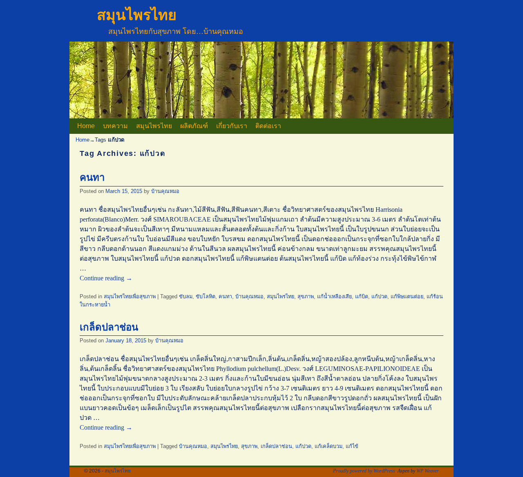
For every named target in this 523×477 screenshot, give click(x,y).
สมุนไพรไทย (137, 15)
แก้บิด (361, 296)
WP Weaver (427, 471)
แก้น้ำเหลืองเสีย (334, 296)
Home (86, 125)
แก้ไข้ (352, 446)
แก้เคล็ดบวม (328, 446)
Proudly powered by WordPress (364, 471)
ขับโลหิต (205, 296)
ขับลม (185, 296)
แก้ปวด (379, 296)
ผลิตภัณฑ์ (194, 125)
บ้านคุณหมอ (165, 191)
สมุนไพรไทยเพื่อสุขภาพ (130, 296)
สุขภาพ (305, 296)
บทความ (115, 125)
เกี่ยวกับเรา (231, 125)
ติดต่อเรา (268, 125)
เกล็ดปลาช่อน (109, 327)
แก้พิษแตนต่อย (407, 296)
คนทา (92, 177)
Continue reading (106, 278)
